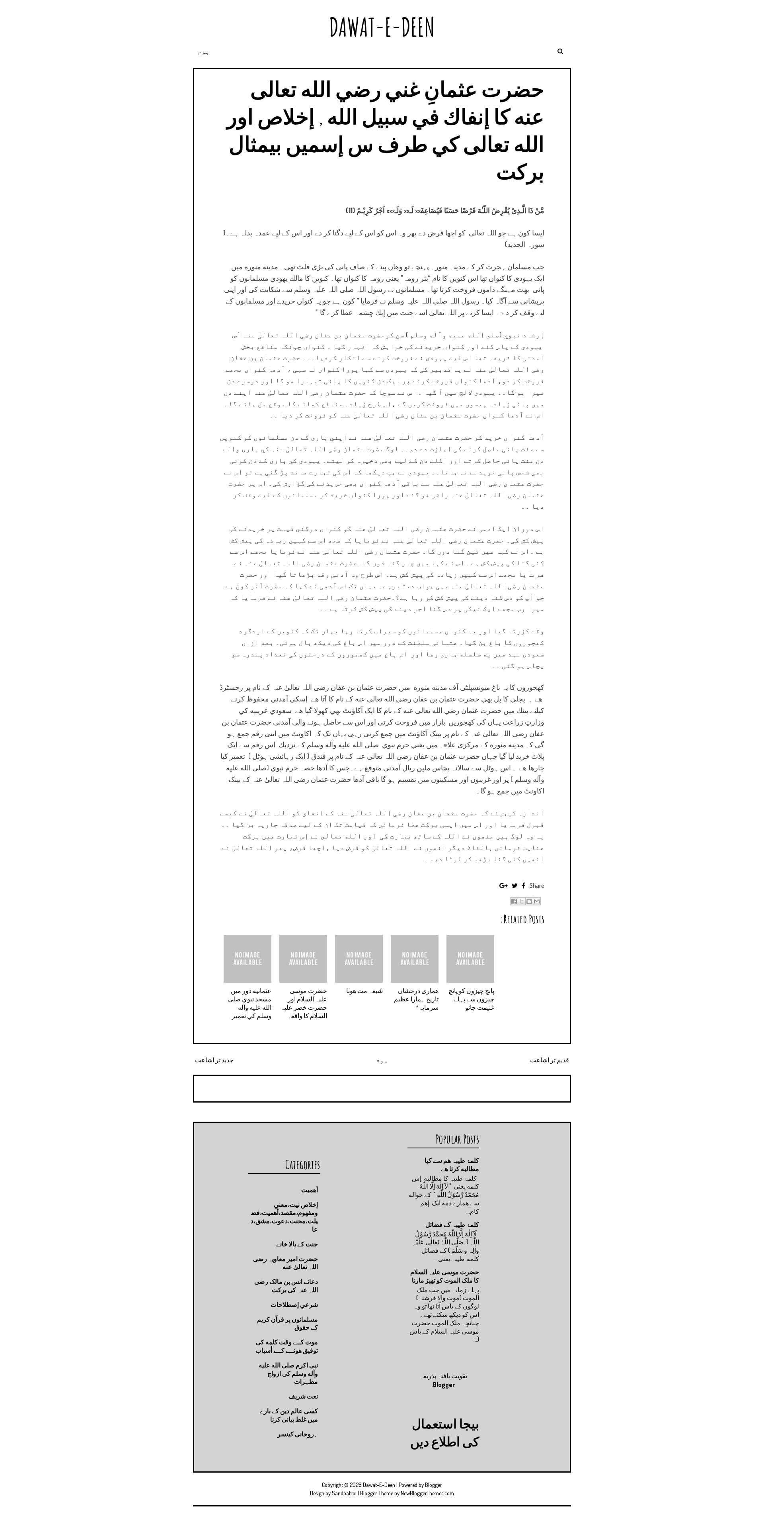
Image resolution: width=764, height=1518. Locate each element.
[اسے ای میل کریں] (537, 901)
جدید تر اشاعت (214, 1060)
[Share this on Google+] (503, 885)
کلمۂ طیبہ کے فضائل (452, 1224)
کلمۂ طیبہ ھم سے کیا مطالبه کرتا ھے (452, 1164)
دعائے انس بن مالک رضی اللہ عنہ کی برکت (286, 1285)
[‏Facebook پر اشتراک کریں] (514, 901)
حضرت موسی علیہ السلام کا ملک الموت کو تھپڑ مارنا (444, 1276)
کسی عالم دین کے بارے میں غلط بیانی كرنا (289, 1415)
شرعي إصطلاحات (294, 1304)
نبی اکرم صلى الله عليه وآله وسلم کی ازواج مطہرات (288, 1373)
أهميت (309, 1190)
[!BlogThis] (529, 901)
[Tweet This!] (515, 885)
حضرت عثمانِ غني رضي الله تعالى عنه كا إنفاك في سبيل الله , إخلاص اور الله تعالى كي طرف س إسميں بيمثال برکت (385, 129)
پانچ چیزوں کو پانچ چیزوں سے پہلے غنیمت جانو (471, 999)
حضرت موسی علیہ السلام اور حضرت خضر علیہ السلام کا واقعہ (304, 1003)
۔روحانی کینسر (297, 1434)
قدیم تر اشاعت (549, 1060)
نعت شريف (303, 1396)
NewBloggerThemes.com (427, 1493)
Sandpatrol (344, 1493)
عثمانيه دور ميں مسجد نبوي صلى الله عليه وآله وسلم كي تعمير (249, 1003)
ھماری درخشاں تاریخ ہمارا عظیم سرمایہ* (416, 999)
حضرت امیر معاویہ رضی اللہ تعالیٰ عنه (285, 1263)
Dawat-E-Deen (382, 27)
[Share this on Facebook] (523, 885)
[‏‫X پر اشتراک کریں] (522, 901)
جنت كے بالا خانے (297, 1244)
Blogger (444, 1385)
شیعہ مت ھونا (364, 991)
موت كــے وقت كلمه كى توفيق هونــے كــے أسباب (286, 1346)
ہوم (204, 51)
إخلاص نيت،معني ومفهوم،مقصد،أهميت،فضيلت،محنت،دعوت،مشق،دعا (284, 1217)
